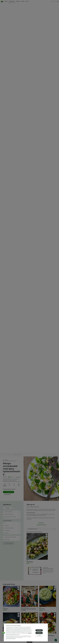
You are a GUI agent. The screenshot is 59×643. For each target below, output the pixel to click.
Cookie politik (29, 633)
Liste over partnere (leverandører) (10, 638)
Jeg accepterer (39, 630)
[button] (3, 632)
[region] (26, 632)
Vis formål (39, 635)
